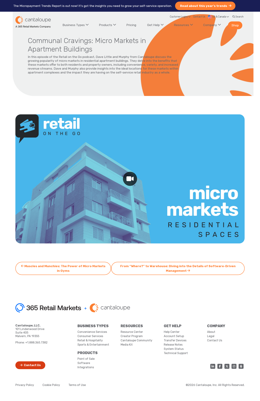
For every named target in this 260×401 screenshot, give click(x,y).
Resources (181, 25)
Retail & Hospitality (90, 340)
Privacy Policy (24, 385)
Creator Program (132, 336)
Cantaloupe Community (136, 340)
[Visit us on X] (226, 366)
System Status (174, 349)
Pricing (131, 25)
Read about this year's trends (204, 6)
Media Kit (127, 344)
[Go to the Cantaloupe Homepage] (33, 22)
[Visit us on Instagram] (234, 366)
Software (83, 363)
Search (239, 16)
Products (105, 25)
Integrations (85, 367)
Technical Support (176, 353)
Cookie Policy (51, 385)
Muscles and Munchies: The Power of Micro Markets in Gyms (64, 268)
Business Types (73, 25)
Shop (235, 25)
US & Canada (219, 16)
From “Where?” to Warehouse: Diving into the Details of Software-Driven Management (178, 268)
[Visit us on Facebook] (219, 366)
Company (210, 25)
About (211, 332)
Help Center (172, 332)
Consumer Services (90, 336)
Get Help (153, 25)
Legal (210, 336)
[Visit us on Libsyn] (241, 366)
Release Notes (173, 344)
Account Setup (174, 336)
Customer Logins (179, 16)
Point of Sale (86, 358)
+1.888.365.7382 (36, 342)
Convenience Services (92, 332)
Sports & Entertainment (93, 344)
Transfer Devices (175, 340)
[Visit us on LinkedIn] (212, 366)
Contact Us (199, 16)
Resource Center (132, 332)
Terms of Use (77, 385)
